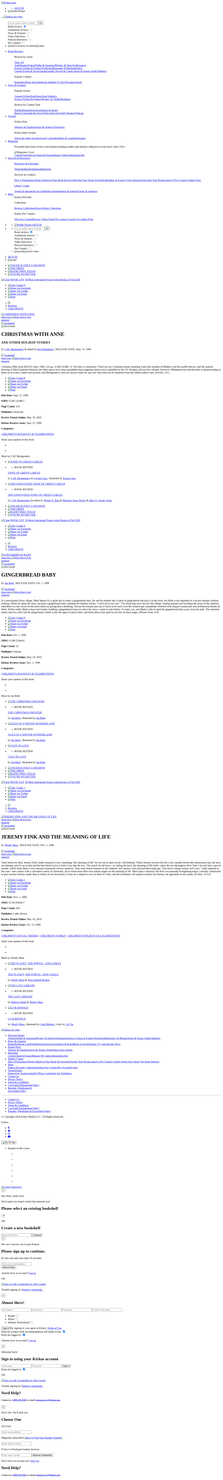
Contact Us (13, 1099)
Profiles (18, 110)
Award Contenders (48, 138)
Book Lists (24, 1044)
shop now (6, 317)
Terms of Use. (54, 1328)
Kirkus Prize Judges (62, 1050)
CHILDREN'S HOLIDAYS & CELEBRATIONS (27, 434)
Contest (30, 1073)
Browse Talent (40, 219)
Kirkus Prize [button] (14, 1047)
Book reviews (15, 26)
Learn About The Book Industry (142, 1061)
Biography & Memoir (64, 68)
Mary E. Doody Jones (100, 500)
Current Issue (21, 155)
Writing (18, 169)
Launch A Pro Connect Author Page (182, 180)
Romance (81, 65)
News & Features (17, 33)
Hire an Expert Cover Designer (126, 180)
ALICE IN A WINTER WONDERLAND (30, 734)
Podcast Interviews (18, 39)
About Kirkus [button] (15, 1070)
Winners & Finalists (24, 127)
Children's (101, 71)
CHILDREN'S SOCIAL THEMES (19, 935)
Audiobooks (20, 65)
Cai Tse (69, 1024)
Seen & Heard (50, 110)
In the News (36, 113)
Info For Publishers (62, 1073)
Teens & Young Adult (85, 71)
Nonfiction (47, 68)
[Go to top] (8, 1142)
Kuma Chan (69, 478)
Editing (26, 169)
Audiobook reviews (18, 29)
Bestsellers (19, 82)
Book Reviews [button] (15, 51)
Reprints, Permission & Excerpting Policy (20, 1089)
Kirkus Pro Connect (47, 1067)
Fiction (30, 65)
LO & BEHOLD (17, 1018)
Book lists (30, 82)
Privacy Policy (15, 1079)
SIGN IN (19, 8)
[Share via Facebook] (19, 288)
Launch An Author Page (80, 219)
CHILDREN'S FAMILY (53, 935)
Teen (44, 96)
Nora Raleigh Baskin (38, 980)
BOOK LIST (17, 279)
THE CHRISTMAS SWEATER (25, 712)
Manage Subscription (63, 155)
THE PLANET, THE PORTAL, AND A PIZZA (33, 974)
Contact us (13, 1076)
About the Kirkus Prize (46, 127)
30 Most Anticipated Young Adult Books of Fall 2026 (52, 279)
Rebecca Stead (19, 1002)
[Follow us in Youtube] (9, 1136)
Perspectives (28, 110)
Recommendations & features (62, 191)
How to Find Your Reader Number (43, 1437)
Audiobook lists (44, 82)
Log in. (32, 1273)
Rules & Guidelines (68, 138)
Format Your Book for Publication (92, 180)
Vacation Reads (74, 82)
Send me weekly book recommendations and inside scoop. (31, 1331)
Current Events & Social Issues (30, 71)
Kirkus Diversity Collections (22, 1067)
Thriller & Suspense (44, 65)
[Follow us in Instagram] (9, 1133)
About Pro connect (58, 219)
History (79, 68)
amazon (5, 320)
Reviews (12, 305)
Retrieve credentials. (32, 1289)
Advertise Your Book (153, 180)
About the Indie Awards (26, 138)
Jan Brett (9, 583)
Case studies (41, 191)
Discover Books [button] (16, 1035)
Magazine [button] (13, 141)
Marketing (45, 169)
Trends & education (24, 191)
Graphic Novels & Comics (60, 71)
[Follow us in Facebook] (8, 1127)
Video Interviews (17, 36)
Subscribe (79, 155)
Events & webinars (87, 191)
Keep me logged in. (11, 1335)
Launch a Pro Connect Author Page (107, 1061)
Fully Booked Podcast (72, 113)
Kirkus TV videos (98, 1044)
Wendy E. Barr (52, 500)
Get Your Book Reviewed (61, 180)
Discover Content (23, 219)
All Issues (47, 155)
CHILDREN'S (15, 308)
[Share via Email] (17, 294)
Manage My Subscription (45, 1055)
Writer (11, 1319)
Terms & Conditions (18, 1082)
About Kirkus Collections (48, 208)
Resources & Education (26, 163)
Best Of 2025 (59, 82)
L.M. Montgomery (14, 349)
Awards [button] (12, 116)
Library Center (22, 185)
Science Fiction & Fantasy (27, 68)
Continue (37, 1235)
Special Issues (35, 155)
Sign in (6, 1328)
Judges (82, 138)
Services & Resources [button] (19, 158)
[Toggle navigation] (2, 17)
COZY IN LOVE (17, 756)
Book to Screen (22, 113)
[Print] (11, 297)
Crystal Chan (41, 478)
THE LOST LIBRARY (20, 996)
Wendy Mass (12, 845)
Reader (12, 1316)
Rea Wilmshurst (45, 349)
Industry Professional (19, 1322)
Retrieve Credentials (42, 1455)
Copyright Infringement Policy (23, 1085)
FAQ (36, 1073)
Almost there (9, 1267)
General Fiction (22, 96)
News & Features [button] (17, 85)
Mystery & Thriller (51, 99)
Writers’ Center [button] (15, 1058)
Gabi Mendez (47, 1024)
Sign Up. (35, 1460)
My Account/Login (68, 1067)
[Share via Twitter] (18, 291)
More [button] (10, 194)
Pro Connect (14, 42)
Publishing (35, 169)
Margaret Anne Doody (75, 500)
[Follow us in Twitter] (9, 1130)
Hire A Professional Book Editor (31, 180)
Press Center (45, 1073)
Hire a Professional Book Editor (24, 1061)
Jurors (61, 127)
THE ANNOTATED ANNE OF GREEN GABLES (35, 495)
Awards (39, 110)
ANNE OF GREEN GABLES (24, 472)
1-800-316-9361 (19, 1400)
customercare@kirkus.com (47, 1400)
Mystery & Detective (65, 65)
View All (19, 62)
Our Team (21, 1073)
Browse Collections (24, 208)
